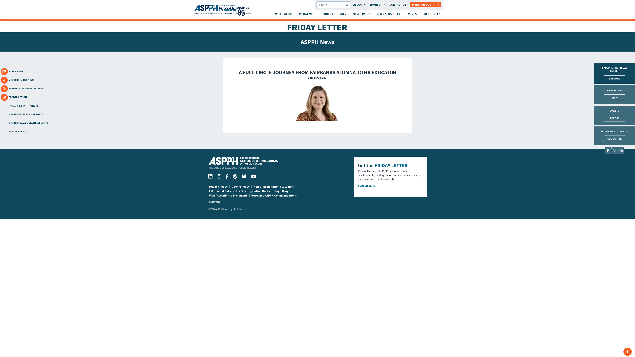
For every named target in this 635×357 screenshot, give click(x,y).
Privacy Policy (218, 186)
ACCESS (614, 118)
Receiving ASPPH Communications (274, 195)
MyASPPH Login (424, 4)
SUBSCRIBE (614, 138)
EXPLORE (614, 78)
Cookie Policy (241, 186)
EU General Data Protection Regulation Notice (240, 191)
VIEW (615, 97)
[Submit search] (348, 5)
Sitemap (214, 201)
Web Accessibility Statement (228, 195)
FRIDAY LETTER (391, 165)
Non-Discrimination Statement (274, 186)
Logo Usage (282, 191)
